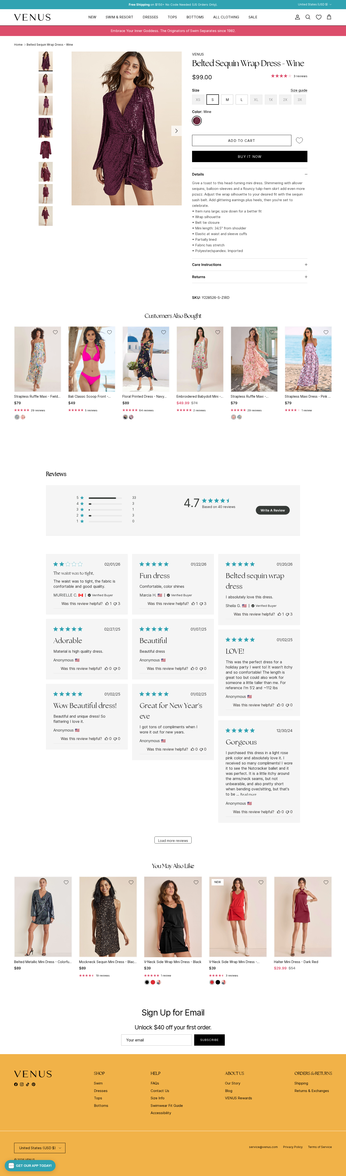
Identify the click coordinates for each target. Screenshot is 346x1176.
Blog (228, 1090)
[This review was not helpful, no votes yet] (115, 668)
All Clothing (226, 17)
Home (18, 44)
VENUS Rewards (238, 1098)
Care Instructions (206, 264)
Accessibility (161, 1113)
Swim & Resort (119, 17)
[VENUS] (32, 17)
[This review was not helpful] (115, 603)
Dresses (150, 17)
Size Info (158, 1098)
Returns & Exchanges (311, 1090)
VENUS (198, 54)
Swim (98, 1083)
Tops (172, 17)
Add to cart (241, 140)
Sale (253, 17)
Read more (248, 794)
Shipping (301, 1083)
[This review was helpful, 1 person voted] (107, 603)
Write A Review (273, 510)
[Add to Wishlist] (299, 140)
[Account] (296, 17)
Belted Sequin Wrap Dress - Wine (50, 44)
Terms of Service (320, 1147)
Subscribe (209, 1040)
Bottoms (195, 17)
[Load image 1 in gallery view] (127, 128)
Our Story (232, 1083)
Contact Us (160, 1090)
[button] (30, 1165)
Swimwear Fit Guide (167, 1105)
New (92, 17)
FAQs (155, 1083)
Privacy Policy (293, 1147)
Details (198, 174)
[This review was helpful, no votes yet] (106, 668)
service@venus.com (263, 1147)
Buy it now (250, 156)
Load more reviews (173, 841)
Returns (198, 277)
